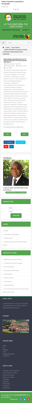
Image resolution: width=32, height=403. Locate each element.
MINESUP (6, 386)
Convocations (15, 47)
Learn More (9, 192)
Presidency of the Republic (11, 370)
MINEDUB (6, 383)
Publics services (8, 278)
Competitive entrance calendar (12, 263)
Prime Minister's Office (10, 373)
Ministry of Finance (8, 377)
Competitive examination (11, 234)
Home (8, 47)
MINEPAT (6, 379)
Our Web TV (26, 30)
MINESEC (6, 381)
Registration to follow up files (11, 30)
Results (5, 230)
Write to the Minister (20, 192)
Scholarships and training (11, 270)
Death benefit (7, 274)
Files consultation (8, 267)
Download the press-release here (13, 127)
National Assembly (8, 375)
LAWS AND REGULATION (11, 308)
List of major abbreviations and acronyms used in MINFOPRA (15, 290)
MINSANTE (6, 388)
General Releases (8, 285)
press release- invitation (13, 64)
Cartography (5, 3)
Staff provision (8, 238)
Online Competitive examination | (12, 1)
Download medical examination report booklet (14, 243)
